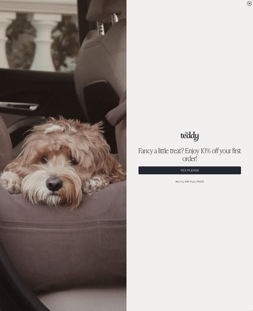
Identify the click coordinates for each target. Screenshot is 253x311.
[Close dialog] (249, 3)
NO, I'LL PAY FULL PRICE (190, 181)
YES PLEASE (190, 170)
